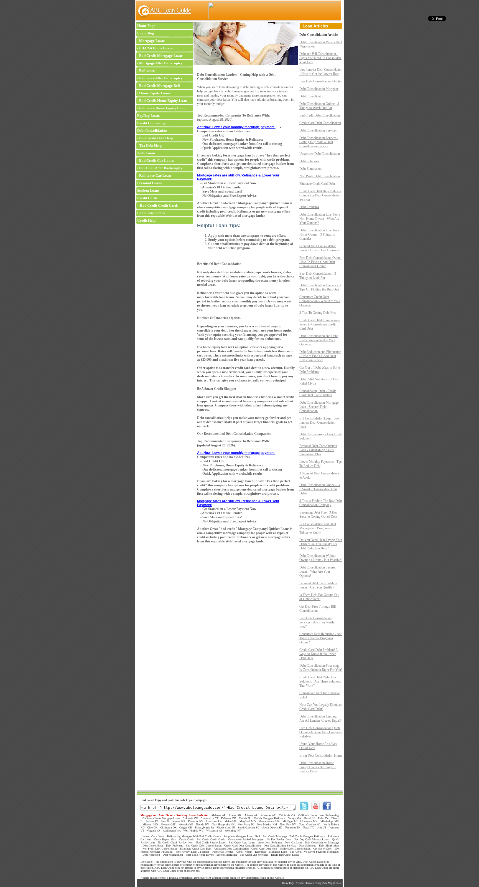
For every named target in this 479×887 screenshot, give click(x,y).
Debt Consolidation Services (318, 130)
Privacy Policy (314, 883)
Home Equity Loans (154, 93)
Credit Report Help (165, 839)
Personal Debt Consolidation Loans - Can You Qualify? (318, 585)
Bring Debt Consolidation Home (320, 755)
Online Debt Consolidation (295, 848)
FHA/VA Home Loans (156, 48)
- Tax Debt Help (149, 145)
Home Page (145, 26)
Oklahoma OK (168, 827)
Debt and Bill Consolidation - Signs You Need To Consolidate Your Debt (320, 58)
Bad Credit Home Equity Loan (163, 100)
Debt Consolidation (151, 130)
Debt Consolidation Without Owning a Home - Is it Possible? (320, 558)
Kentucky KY (195, 821)
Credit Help (146, 220)
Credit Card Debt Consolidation (320, 123)
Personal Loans (149, 183)
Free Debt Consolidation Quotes (320, 81)
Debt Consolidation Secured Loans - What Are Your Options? (317, 571)
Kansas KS (178, 821)
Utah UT (321, 827)
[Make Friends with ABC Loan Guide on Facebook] (326, 809)
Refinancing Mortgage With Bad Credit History (194, 836)
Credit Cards (146, 198)
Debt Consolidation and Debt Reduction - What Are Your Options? (318, 340)
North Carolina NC (309, 824)
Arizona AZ (251, 815)
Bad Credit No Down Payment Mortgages (314, 851)
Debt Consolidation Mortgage (318, 89)
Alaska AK (235, 815)
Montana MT (168, 824)
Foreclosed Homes (222, 851)
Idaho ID (323, 818)
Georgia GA (294, 818)
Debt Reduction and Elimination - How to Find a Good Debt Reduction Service (320, 356)
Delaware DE (228, 818)
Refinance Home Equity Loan (162, 108)
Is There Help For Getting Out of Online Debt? (319, 597)
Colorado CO (190, 818)
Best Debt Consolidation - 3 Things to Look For (317, 276)
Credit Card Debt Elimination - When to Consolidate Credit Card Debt (319, 324)
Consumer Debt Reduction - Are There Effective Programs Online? (320, 638)
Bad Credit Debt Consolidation (319, 115)
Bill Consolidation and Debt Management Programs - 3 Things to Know (317, 528)
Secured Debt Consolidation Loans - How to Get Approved (319, 248)
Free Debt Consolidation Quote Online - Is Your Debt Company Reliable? (320, 732)
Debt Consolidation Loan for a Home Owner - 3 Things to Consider (319, 234)
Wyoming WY (233, 830)
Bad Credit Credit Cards (211, 839)
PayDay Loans (148, 115)
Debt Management (173, 854)
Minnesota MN (308, 821)
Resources (260, 851)
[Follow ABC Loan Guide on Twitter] (304, 809)
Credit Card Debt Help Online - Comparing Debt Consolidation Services (320, 195)
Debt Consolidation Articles (318, 35)
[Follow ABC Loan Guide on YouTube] (315, 809)
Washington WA (171, 830)
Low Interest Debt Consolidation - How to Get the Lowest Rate (320, 72)
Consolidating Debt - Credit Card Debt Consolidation (317, 393)
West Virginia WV (193, 830)
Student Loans (147, 190)
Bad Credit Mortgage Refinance (307, 836)
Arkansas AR (268, 815)
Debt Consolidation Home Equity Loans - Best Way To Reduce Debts (317, 767)
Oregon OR (185, 827)
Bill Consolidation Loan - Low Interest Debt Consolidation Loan (319, 422)
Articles (300, 883)
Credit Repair (244, 851)
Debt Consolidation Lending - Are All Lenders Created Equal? (320, 718)
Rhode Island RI (225, 827)
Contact (338, 883)
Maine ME (231, 821)
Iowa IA (165, 821)
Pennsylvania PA (204, 827)
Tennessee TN (292, 827)
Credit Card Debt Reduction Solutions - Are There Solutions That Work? (320, 681)
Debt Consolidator (311, 96)
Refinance (147, 71)
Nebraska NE (186, 824)
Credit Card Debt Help (264, 848)
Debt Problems (309, 207)
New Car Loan (293, 842)
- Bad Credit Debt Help (154, 138)
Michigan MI (289, 821)
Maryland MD (248, 821)
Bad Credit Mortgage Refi (159, 86)
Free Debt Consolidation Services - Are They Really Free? (317, 622)
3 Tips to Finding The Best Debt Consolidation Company (320, 503)
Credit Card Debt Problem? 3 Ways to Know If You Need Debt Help (318, 654)
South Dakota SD (272, 827)
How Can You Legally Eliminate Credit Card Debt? (320, 707)
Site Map (328, 883)
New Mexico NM (267, 824)
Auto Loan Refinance (270, 842)
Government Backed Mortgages (246, 839)
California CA (287, 815)
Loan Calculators (150, 213)
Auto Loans (145, 153)
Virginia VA (153, 830)
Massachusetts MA (269, 821)
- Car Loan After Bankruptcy (159, 168)
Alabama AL (218, 815)
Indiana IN (152, 821)
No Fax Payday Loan (279, 839)
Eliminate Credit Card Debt (317, 184)
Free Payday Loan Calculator (192, 851)
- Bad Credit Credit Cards (157, 205)
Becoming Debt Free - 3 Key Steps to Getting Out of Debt (318, 515)
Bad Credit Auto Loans (242, 842)
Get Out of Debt (322, 848)
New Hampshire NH (223, 824)
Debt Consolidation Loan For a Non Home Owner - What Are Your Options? (319, 219)
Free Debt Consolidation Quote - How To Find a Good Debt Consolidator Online (320, 262)
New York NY (288, 824)
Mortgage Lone (277, 851)
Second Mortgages (226, 854)
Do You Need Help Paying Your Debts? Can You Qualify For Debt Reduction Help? (320, 544)
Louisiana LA (213, 821)
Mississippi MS (329, 821)
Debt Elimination (310, 169)
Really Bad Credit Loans (285, 854)
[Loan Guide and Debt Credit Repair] (164, 20)
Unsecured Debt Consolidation (319, 154)
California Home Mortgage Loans (161, 818)
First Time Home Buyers (200, 854)
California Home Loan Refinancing (318, 815)
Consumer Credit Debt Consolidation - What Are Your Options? (319, 301)
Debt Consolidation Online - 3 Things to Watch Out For (319, 106)
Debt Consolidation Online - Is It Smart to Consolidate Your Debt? (319, 489)
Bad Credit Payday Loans (211, 842)
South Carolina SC (248, 827)
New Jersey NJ (246, 824)
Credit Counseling (150, 123)
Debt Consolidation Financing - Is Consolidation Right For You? (320, 668)
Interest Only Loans (153, 836)
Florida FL (245, 818)
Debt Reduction (151, 854)
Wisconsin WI (214, 830)
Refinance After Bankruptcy (161, 78)
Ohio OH (152, 827)
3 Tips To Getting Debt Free (317, 313)
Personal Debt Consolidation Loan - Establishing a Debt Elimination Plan (318, 450)
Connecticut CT (209, 818)
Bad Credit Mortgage (275, 836)
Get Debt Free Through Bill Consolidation (317, 609)
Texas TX (308, 827)
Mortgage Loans (152, 41)
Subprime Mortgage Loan (238, 836)
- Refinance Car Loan (153, 175)
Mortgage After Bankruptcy (161, 63)
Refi (257, 836)
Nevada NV (202, 824)
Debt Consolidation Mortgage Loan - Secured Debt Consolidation (318, 407)
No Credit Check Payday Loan (175, 842)
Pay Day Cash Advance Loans (311, 839)
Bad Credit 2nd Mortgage (254, 854)
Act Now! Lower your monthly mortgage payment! (236, 127)
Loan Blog (145, 33)
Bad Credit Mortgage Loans (161, 56)
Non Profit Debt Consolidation (319, 176)
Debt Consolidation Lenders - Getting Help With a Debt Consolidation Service (318, 142)
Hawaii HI (309, 818)
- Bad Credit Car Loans (155, 160)
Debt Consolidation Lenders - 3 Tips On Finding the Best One (320, 287)
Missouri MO (150, 824)
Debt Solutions (309, 161)
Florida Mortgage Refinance (269, 818)
